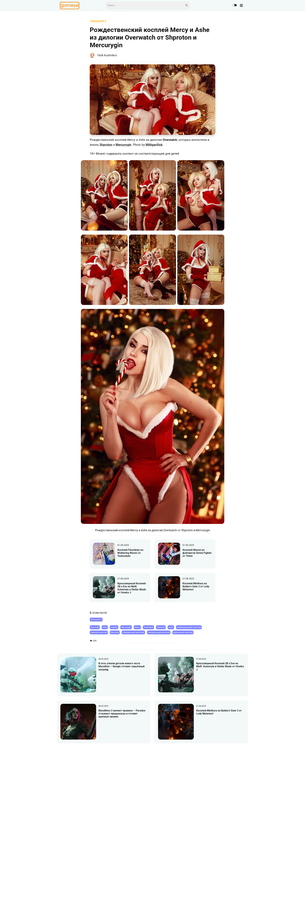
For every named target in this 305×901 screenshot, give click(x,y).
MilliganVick (154, 145)
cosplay (114, 627)
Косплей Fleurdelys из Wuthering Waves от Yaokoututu (130, 552)
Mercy (137, 627)
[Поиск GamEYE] (187, 5)
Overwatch (148, 627)
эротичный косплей (183, 632)
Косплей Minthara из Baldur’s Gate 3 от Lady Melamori (196, 586)
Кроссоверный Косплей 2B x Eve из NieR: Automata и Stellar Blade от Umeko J (131, 588)
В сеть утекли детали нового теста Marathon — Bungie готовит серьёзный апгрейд (121, 666)
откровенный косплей (133, 632)
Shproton (106, 145)
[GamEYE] (70, 6)
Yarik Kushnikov (107, 55)
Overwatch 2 (96, 619)
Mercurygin (123, 145)
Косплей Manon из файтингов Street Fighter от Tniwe (197, 552)
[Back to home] (293, 893)
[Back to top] (299, 893)
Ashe (104, 627)
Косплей (95, 627)
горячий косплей (99, 632)
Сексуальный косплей (159, 632)
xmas (170, 627)
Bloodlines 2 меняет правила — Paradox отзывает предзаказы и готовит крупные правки (121, 713)
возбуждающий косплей (189, 627)
